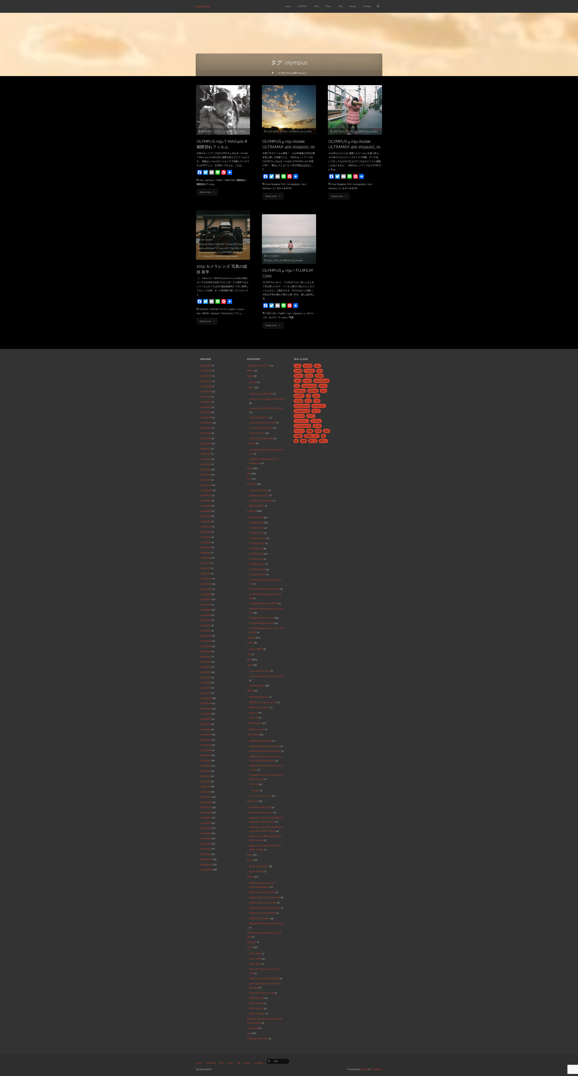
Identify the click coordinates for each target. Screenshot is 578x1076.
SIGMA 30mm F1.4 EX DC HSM (264, 897)
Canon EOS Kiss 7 (235, 244)
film (274, 313)
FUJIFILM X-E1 (256, 517)
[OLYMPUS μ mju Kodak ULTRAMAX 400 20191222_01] (355, 110)
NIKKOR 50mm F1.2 (259, 697)
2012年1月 (205, 729)
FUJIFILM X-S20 (257, 543)
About (247, 1063)
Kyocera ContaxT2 (207, 248)
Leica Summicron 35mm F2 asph (266, 676)
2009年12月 (206, 859)
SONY (250, 947)
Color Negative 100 (275, 184)
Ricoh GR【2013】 (258, 866)
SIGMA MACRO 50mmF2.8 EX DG (266, 923)
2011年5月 (205, 771)
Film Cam (252, 484)
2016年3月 (205, 521)
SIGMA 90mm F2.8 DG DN (262, 913)
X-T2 (317, 401)
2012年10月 (206, 708)
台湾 (327, 431)
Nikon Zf (253, 718)
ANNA (250, 370)
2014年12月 (206, 578)
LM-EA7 (255, 790)
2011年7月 (205, 760)
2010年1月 (205, 854)
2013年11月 (205, 641)
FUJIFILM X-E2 (256, 522)
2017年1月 (205, 480)
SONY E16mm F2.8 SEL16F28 (264, 978)
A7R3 (297, 366)
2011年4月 (205, 776)
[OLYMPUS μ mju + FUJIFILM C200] (289, 239)
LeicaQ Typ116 (256, 685)
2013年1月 (205, 693)
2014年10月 (206, 589)
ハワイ (311, 416)
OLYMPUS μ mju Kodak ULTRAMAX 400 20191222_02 (289, 144)
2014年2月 (205, 625)
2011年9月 (205, 750)
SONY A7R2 (255, 953)
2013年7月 (205, 661)
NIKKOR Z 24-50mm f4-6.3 (263, 702)
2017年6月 (205, 459)
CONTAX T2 (216, 309)
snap (323, 391)
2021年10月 (206, 391)
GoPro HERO (256, 649)
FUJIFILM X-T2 (256, 553)
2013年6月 (205, 667)
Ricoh (250, 860)
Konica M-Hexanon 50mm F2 (264, 746)
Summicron (227, 313)
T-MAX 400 (229, 180)
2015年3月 (205, 563)
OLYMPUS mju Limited (234, 131)
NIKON (205, 313)
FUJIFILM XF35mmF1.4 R (261, 623)
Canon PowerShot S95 (261, 438)
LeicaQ (307, 381)
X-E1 (308, 401)
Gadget (251, 637)
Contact (259, 1063)
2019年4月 (205, 433)
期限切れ (241, 180)
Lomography (293, 184)
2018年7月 (205, 454)
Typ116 (298, 401)
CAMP (298, 371)
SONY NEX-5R (256, 1003)
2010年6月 (205, 828)
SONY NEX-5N (256, 998)
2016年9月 (205, 495)
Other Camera (254, 723)
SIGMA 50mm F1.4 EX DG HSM (264, 908)
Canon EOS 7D (257, 433)
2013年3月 (205, 682)
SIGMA (250, 876)
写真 (291, 317)
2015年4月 (205, 558)
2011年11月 (205, 740)
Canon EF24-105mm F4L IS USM (265, 408)
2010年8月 (205, 817)
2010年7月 (205, 823)
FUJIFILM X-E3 (256, 528)
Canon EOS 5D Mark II (260, 428)
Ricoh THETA (256, 871)
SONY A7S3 (255, 964)
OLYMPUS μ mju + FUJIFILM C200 (288, 273)
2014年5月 (205, 610)
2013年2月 (205, 688)
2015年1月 (205, 573)
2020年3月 (205, 407)
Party (249, 854)
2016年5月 (205, 516)
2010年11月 (205, 802)
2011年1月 (205, 792)
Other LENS (253, 734)
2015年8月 (205, 537)
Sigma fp (251, 942)
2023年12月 (206, 370)
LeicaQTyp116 (321, 381)
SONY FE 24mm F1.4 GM (261, 993)
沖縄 (303, 441)
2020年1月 (205, 417)
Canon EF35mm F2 (259, 417)
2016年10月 (206, 490)
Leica (240, 309)
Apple (250, 376)
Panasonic (252, 801)
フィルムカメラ (302, 426)
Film (219, 131)
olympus (209, 180)
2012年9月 (205, 713)
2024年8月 (205, 365)
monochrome (309, 386)
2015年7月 (205, 542)
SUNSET (299, 396)
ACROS (307, 366)
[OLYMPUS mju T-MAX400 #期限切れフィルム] (223, 110)
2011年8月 (205, 755)
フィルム (282, 317)
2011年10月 (205, 745)
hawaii (309, 376)
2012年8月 (205, 719)
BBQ (317, 366)
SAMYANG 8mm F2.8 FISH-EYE (265, 751)
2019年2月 (205, 443)
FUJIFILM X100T (257, 569)
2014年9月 (205, 594)
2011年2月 (205, 786)
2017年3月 (205, 469)
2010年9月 (205, 812)
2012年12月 (205, 698)
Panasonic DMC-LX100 (261, 812)
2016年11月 (205, 485)
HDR (249, 654)
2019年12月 (206, 422)
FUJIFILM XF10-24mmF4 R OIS (264, 589)
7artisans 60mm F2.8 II (258, 365)
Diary (269, 260)
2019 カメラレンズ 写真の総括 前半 (222, 269)
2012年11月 (205, 703)
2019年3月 (205, 438)
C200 (267, 313)
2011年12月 (205, 734)
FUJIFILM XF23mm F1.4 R (261, 618)
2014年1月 (205, 630)
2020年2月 (205, 412)
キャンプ (299, 416)
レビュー (299, 431)
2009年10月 (206, 869)
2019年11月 (205, 428)
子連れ (298, 436)
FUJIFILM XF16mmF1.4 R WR (263, 603)
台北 (318, 431)
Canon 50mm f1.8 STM (212, 244)
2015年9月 (205, 532)
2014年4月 (205, 615)
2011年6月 (205, 765)
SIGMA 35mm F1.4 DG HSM (263, 902)
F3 (225, 309)
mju (201, 180)
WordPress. (376, 1069)
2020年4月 (205, 402)
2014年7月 (205, 604)
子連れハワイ (312, 436)
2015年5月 (205, 552)
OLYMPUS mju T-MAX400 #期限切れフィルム (222, 144)
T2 (236, 313)
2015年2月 (205, 568)
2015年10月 (206, 526)
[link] (378, 6)
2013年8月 (205, 656)
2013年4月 (205, 677)
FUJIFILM (251, 511)
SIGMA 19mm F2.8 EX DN (262, 892)
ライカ (317, 426)
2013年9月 (205, 651)
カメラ (272, 317)
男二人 (313, 441)
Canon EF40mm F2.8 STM (262, 422)
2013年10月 (206, 646)
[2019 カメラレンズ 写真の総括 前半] (223, 235)
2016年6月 (205, 511)
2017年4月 (205, 464)
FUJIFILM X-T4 (256, 559)
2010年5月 (205, 833)
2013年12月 (205, 636)
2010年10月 (206, 807)
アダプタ (253, 784)
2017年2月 (205, 474)
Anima (364, 1069)
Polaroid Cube (257, 729)
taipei (316, 396)
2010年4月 (205, 838)
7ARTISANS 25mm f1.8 (260, 741)
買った (323, 441)
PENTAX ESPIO (256, 506)
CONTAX (203, 309)
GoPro (250, 643)
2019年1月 (205, 448)
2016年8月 (205, 500)
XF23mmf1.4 (319, 406)
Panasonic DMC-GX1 (260, 807)
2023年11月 (205, 376)
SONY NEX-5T (256, 1008)
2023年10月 (206, 381)
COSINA (251, 443)
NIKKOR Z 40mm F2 (259, 707)
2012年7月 (205, 724)
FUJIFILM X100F (257, 564)
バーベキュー (301, 421)
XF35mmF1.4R (302, 411)
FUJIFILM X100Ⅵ (257, 574)
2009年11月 (206, 864)
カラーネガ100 (284, 188)
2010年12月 (206, 797)
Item (249, 659)
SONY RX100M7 (257, 1013)
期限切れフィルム (206, 184)
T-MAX (219, 180)
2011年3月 (205, 781)
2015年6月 (205, 547)
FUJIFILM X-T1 (256, 548)
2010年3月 (205, 843)
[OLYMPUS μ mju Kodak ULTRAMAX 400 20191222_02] (289, 110)
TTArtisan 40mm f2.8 (257, 1038)
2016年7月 (205, 506)
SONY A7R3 (255, 958)
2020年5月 (205, 396)
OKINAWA (300, 391)
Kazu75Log (203, 6)
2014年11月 (205, 584)
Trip (249, 1033)
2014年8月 (205, 599)
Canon (250, 387)
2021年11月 (205, 386)
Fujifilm (231, 309)
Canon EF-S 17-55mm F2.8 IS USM (266, 399)
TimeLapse (252, 1028)
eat (248, 473)
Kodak (319, 376)
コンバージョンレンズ (260, 796)
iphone (253, 382)
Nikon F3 (209, 256)
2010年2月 (205, 849)
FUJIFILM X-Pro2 (257, 538)
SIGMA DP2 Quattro (259, 918)
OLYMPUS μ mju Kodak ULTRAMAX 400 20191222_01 (354, 144)
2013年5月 (205, 672)
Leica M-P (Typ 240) (229, 248)
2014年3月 (205, 620)
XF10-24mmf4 (302, 406)
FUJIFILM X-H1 (256, 533)
